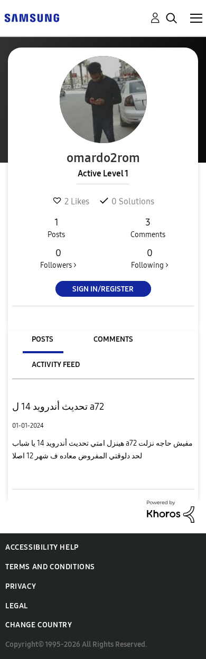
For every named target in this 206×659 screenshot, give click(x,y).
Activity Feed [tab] (56, 364)
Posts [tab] (42, 339)
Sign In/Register (103, 289)
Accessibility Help (42, 547)
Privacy (20, 586)
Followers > (58, 258)
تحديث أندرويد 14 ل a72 (58, 406)
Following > (149, 258)
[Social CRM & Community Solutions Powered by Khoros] (170, 511)
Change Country (38, 624)
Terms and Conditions (50, 566)
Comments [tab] (113, 339)
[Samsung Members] (31, 17)
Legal (16, 605)
